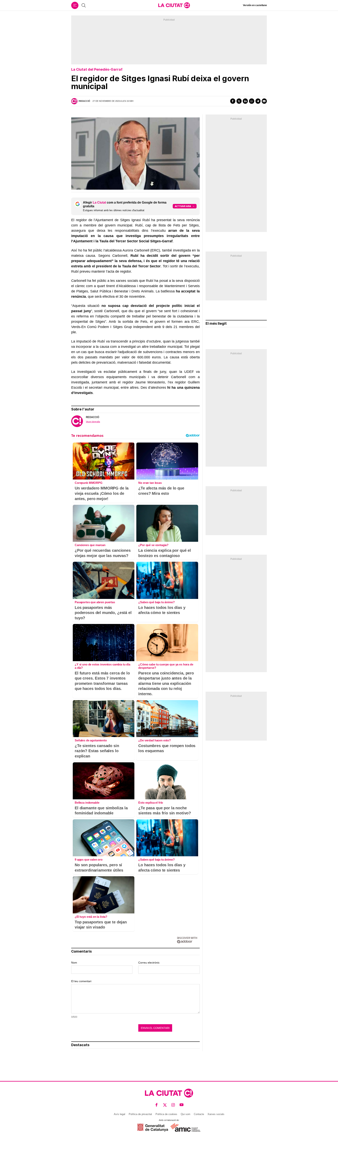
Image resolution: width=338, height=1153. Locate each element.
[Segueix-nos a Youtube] (181, 1105)
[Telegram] (258, 101)
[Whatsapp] (251, 101)
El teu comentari (81, 981)
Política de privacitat (140, 1114)
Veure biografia (93, 421)
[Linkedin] (245, 101)
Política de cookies (166, 1114)
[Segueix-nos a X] (165, 1105)
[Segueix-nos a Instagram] (173, 1105)
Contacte (199, 1114)
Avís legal (119, 1114)
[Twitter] (239, 101)
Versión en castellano (255, 5)
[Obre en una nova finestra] (152, 1127)
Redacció (84, 101)
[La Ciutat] (174, 5)
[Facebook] (232, 101)
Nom (74, 962)
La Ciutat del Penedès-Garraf (96, 69)
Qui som (185, 1114)
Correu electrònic (149, 962)
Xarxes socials (216, 1114)
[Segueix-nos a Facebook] (156, 1105)
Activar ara (183, 206)
